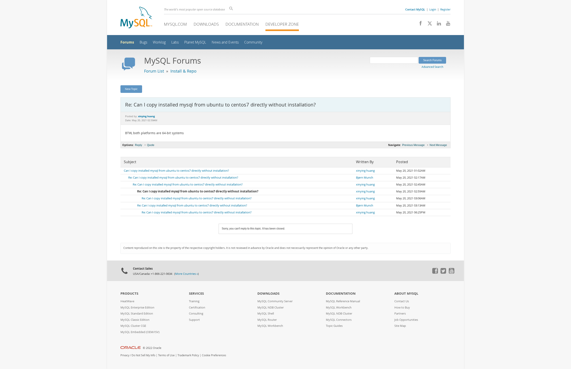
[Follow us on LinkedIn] (437, 24)
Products (129, 293)
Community (253, 42)
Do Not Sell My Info (143, 355)
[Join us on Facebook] (419, 24)
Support (194, 320)
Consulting (196, 313)
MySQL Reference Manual (343, 301)
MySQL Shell (265, 313)
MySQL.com (175, 24)
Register (445, 9)
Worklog (159, 42)
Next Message (438, 145)
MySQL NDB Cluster (270, 307)
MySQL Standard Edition (136, 313)
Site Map (400, 326)
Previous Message (413, 145)
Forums (127, 42)
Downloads (206, 24)
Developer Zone (282, 24)
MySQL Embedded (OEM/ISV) (139, 332)
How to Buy (402, 307)
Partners (400, 313)
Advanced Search (432, 67)
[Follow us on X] (428, 24)
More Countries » (186, 274)
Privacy (124, 355)
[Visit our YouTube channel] (446, 24)
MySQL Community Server (275, 301)
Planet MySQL (195, 42)
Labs (175, 42)
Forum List (154, 71)
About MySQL (406, 293)
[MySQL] (136, 18)
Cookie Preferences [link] (214, 355)
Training (194, 301)
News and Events (225, 42)
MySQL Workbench (270, 326)
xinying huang (365, 171)
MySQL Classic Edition (134, 320)
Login (432, 9)
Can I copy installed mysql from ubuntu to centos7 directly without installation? (176, 171)
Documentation (242, 24)
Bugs (143, 42)
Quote (150, 145)
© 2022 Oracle (152, 348)
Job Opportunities (406, 320)
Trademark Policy (188, 355)
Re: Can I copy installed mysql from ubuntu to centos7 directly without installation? (183, 177)
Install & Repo (183, 71)
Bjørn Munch (364, 177)
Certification (197, 307)
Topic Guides (334, 326)
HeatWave (127, 301)
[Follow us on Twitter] (443, 272)
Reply (138, 145)
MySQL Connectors (339, 320)
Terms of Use (166, 355)
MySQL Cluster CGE (133, 326)
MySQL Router (267, 320)
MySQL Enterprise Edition (137, 307)
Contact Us (401, 301)
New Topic (131, 89)
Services (196, 293)
